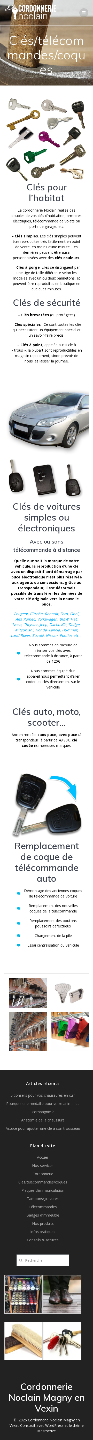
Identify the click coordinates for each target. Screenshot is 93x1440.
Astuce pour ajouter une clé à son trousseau (43, 1128)
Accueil (43, 1157)
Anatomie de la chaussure (43, 1120)
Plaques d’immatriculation (42, 1190)
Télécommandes (43, 1206)
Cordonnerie (43, 1173)
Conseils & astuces (43, 1239)
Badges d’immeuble (42, 1215)
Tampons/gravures (43, 1198)
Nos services (42, 1165)
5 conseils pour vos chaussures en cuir (43, 1095)
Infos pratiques (42, 1231)
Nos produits (43, 1223)
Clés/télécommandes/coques (42, 1182)
